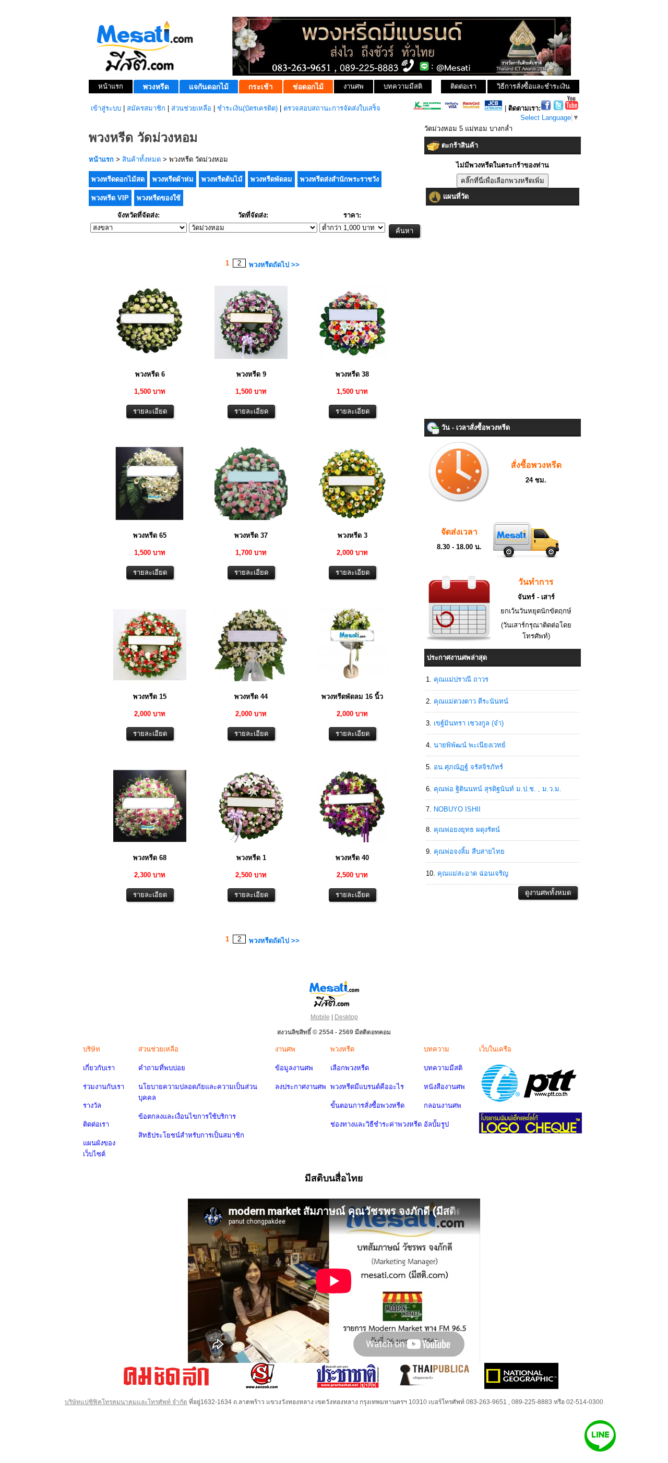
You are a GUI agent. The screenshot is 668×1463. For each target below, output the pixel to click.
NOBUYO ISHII (457, 809)
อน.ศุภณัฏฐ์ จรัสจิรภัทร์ (468, 767)
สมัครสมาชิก (146, 108)
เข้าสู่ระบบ (106, 108)
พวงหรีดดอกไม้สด (118, 179)
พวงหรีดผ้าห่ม (173, 179)
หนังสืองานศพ (444, 1087)
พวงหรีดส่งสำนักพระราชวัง (339, 179)
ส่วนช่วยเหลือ (191, 108)
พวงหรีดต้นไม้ (222, 179)
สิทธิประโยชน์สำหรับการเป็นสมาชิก (191, 1135)
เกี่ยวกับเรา (99, 1068)
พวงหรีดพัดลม (271, 179)
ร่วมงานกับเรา (103, 1087)
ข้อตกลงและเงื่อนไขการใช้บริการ (187, 1116)
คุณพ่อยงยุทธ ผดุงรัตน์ (467, 829)
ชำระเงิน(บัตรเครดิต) (247, 108)
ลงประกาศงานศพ (300, 1087)
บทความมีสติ (443, 1068)
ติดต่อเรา (96, 1124)
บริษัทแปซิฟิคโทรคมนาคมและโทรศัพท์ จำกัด (126, 1402)
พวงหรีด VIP (110, 198)
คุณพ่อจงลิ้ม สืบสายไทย (469, 851)
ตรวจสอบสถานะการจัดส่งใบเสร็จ (331, 108)
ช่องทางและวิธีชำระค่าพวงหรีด (376, 1124)
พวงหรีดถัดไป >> (274, 265)
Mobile (320, 1017)
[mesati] (334, 993)
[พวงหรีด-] (150, 360)
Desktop (346, 1017)
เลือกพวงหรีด (349, 1068)
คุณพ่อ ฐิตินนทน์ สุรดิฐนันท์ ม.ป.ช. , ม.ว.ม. (498, 789)
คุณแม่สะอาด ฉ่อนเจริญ (472, 873)
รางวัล (92, 1105)
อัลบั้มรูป (436, 1124)
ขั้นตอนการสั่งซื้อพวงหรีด (367, 1105)
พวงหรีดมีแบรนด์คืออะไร (367, 1087)
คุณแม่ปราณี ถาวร (461, 679)
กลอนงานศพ (442, 1105)
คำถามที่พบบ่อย (161, 1068)
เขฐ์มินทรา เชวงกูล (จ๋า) (469, 723)
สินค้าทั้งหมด (141, 159)
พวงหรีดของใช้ (159, 198)
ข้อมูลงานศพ (294, 1068)
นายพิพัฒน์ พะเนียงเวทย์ (470, 745)
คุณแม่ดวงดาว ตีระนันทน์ (471, 701)
